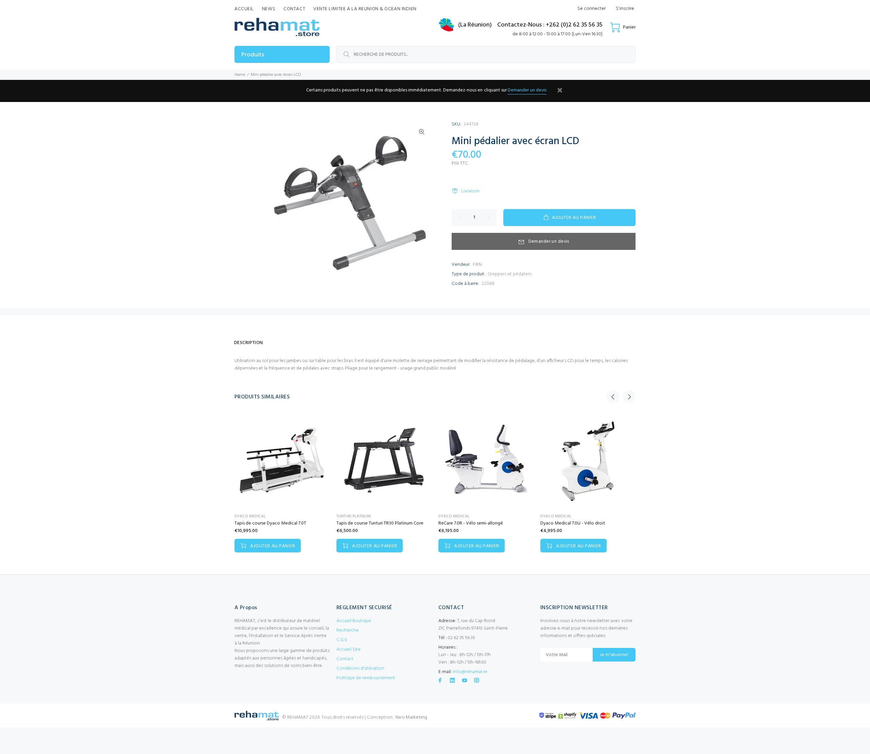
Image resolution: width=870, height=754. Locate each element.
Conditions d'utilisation (360, 668)
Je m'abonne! (614, 655)
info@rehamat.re (470, 672)
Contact (344, 659)
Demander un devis (527, 90)
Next (629, 396)
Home (239, 74)
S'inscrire (625, 9)
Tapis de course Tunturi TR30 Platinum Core (379, 523)
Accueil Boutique (353, 621)
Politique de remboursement (365, 678)
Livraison (470, 191)
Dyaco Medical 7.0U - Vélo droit (572, 523)
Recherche (347, 630)
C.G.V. (342, 640)
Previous (613, 396)
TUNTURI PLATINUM (353, 516)
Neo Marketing (411, 717)
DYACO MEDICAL (250, 516)
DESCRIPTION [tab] (248, 343)
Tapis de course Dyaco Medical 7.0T (270, 523)
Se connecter (591, 9)
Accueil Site (348, 649)
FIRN (477, 265)
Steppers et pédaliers (510, 274)
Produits (252, 55)
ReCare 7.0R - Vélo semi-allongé (470, 523)
